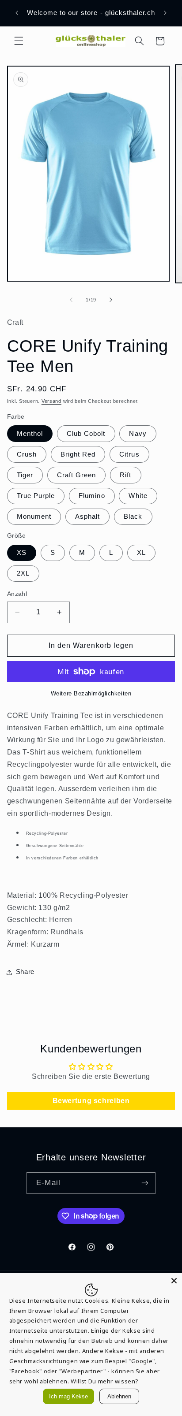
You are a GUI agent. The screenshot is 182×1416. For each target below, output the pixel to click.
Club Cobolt (86, 433)
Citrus (129, 454)
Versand (51, 401)
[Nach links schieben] (71, 299)
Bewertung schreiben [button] (91, 1100)
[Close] (174, 1280)
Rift (125, 475)
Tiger (25, 475)
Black (133, 516)
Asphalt (87, 516)
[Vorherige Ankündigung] (17, 12)
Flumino (92, 495)
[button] (18, 41)
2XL (23, 573)
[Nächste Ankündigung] (165, 12)
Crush (27, 454)
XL (141, 552)
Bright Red (78, 454)
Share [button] (25, 971)
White (138, 495)
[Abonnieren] (144, 1183)
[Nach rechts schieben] (111, 299)
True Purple (36, 495)
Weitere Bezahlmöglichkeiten (91, 694)
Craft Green (76, 475)
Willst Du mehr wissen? (105, 1381)
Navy (137, 433)
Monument (34, 516)
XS (22, 552)
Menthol (30, 433)
